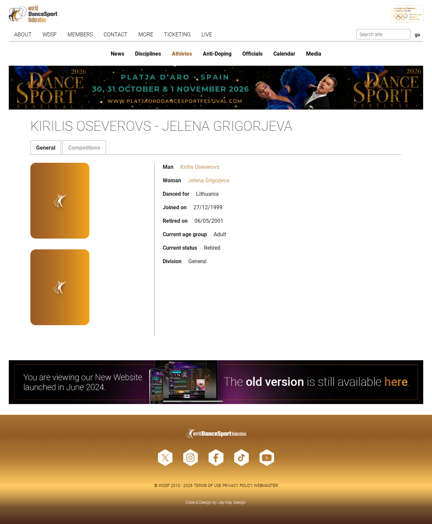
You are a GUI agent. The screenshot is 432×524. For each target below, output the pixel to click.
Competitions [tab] (84, 147)
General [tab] (45, 147)
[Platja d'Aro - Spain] (216, 88)
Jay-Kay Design (232, 502)
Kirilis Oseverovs (199, 166)
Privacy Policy (237, 485)
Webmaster (266, 485)
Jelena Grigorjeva (209, 180)
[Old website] (216, 382)
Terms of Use (207, 485)
